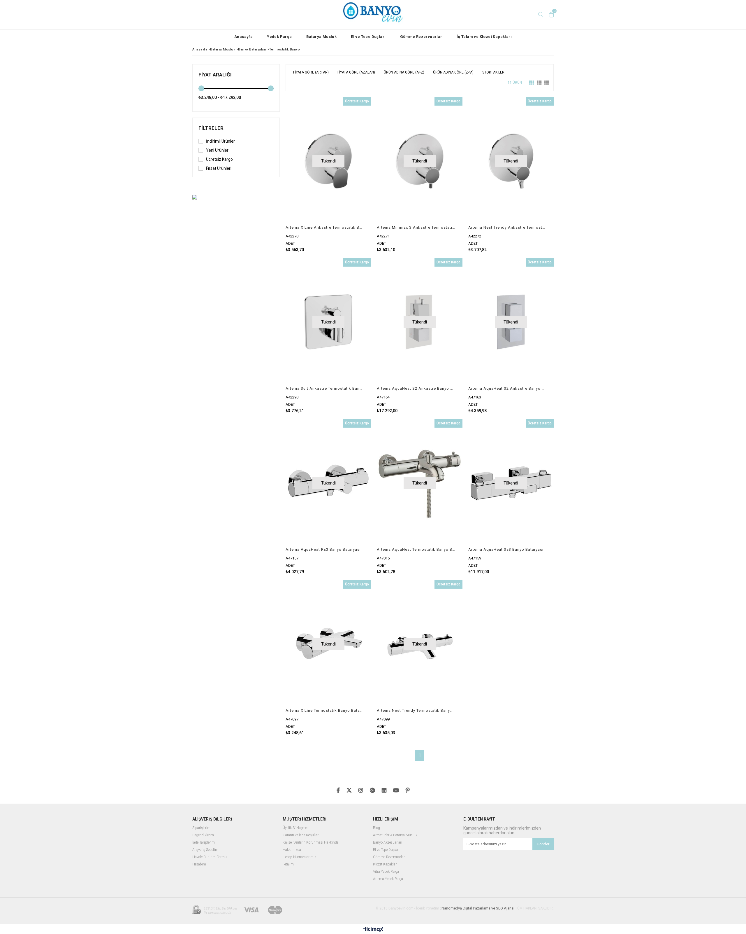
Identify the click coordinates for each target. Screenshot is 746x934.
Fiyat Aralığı (215, 75)
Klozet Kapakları (385, 864)
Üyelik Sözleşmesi (296, 828)
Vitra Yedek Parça (386, 872)
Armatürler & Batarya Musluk (395, 835)
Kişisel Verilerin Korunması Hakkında (311, 842)
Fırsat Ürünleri (218, 168)
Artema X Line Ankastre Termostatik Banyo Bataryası (325, 227)
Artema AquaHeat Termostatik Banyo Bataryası (416, 549)
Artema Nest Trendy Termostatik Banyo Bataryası (416, 710)
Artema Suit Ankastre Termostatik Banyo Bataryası (325, 388)
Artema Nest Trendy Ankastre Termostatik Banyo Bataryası (507, 227)
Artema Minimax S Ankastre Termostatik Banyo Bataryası (416, 227)
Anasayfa (243, 36)
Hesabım (199, 864)
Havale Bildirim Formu (209, 857)
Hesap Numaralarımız (299, 857)
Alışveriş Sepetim (205, 850)
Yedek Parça (279, 36)
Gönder (543, 844)
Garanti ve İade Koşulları (301, 835)
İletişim (288, 864)
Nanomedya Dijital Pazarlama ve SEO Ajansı (477, 908)
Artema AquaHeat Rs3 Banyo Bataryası (323, 549)
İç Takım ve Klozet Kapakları (484, 36)
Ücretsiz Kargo (219, 159)
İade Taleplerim (203, 842)
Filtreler (211, 128)
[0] (551, 14)
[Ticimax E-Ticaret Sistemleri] (373, 930)
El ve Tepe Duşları (368, 36)
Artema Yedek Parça (388, 879)
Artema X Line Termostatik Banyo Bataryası (325, 710)
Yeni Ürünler (217, 150)
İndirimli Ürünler (220, 141)
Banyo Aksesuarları (387, 842)
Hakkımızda (292, 850)
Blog (376, 828)
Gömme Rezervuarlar (421, 36)
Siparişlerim (201, 828)
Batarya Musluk (321, 36)
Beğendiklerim (203, 835)
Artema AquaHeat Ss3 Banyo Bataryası (505, 549)
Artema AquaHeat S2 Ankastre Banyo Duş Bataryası (416, 388)
